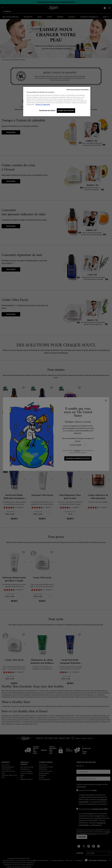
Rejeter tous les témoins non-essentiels (77, 89)
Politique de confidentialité (42, 104)
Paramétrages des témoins (47, 110)
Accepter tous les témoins (66, 110)
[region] (56, 101)
